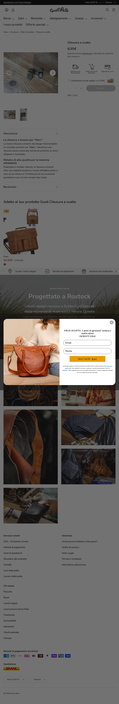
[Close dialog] (111, 322)
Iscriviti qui (87, 359)
